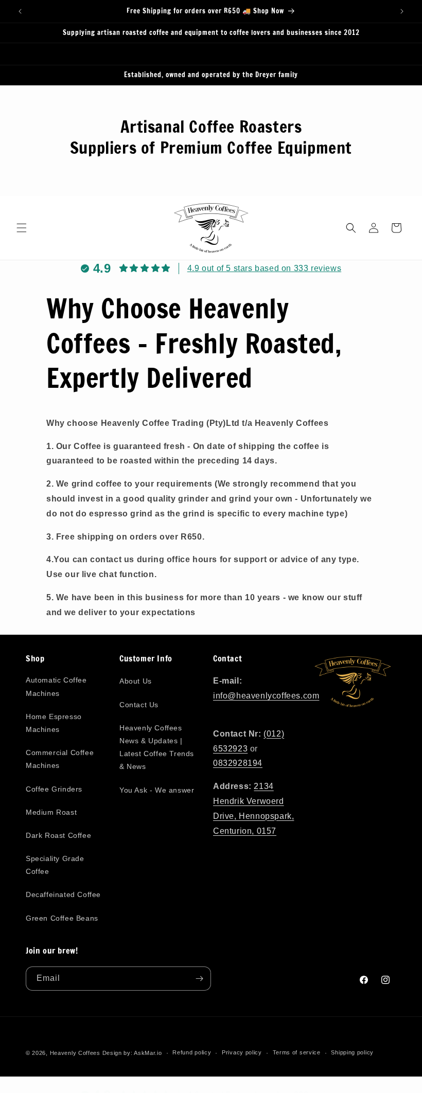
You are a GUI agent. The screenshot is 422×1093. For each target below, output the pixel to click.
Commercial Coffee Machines (60, 758)
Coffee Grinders (54, 789)
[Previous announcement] (20, 11)
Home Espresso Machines (54, 722)
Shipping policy (352, 1052)
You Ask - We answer (156, 790)
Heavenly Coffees (75, 1053)
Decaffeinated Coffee (63, 894)
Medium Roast (51, 812)
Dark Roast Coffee (58, 835)
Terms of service (297, 1052)
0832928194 (237, 763)
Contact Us (139, 705)
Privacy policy (242, 1052)
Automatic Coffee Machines (56, 686)
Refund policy (191, 1052)
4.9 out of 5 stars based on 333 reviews (264, 268)
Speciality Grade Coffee (55, 864)
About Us (135, 681)
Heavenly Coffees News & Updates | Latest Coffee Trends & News (156, 747)
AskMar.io (148, 1053)
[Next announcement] (402, 11)
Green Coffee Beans (62, 918)
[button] (21, 228)
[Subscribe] (199, 978)
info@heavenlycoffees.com (266, 695)
